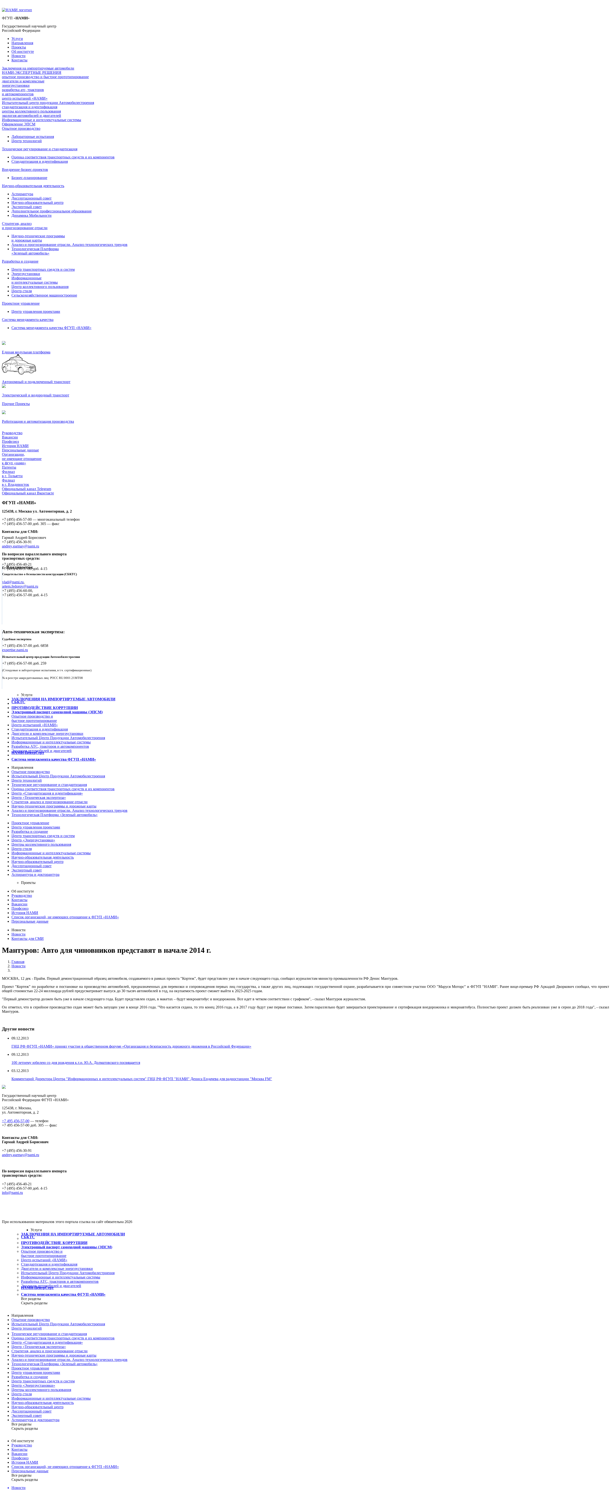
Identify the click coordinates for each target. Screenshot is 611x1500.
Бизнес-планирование (29, 178)
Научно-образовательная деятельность (33, 186)
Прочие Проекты (16, 404)
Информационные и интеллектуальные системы (41, 120)
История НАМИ (15, 446)
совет (31, 866)
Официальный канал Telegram (26, 489)
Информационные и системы (51, 742)
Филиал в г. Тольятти (12, 474)
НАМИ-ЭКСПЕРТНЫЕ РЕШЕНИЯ (31, 72)
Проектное (30, 823)
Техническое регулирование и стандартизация (39, 149)
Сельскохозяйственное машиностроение (44, 295)
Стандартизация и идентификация (39, 161)
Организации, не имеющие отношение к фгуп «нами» (22, 458)
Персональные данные (20, 450)
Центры (41, 844)
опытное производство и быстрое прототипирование (45, 77)
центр (37, 862)
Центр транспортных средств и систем (43, 269)
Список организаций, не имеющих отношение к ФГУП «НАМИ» (65, 917)
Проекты (18, 47)
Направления (22, 43)
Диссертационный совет (31, 198)
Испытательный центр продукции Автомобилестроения (48, 103)
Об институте (22, 51)
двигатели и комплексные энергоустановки (23, 83)
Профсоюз (10, 441)
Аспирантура (22, 194)
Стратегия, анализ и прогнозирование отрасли (24, 226)
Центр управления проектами (35, 311)
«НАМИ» (34, 725)
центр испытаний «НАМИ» (24, 98)
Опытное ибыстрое (34, 718)
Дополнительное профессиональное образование (51, 211)
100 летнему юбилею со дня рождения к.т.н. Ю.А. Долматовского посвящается (75, 1063)
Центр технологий (26, 141)
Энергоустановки (25, 274)
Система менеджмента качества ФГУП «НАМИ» (51, 328)
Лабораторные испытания (32, 137)
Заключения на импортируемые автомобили (38, 68)
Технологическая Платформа (54, 815)
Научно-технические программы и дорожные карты (38, 238)
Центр (26, 780)
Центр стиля (21, 291)
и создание (29, 831)
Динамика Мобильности (31, 215)
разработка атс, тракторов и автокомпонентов (23, 92)
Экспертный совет (26, 207)
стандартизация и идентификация (29, 107)
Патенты (9, 467)
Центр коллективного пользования (39, 287)
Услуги (17, 39)
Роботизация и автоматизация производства (38, 421)
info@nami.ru (12, 1193)
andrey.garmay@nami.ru (20, 546)
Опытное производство (21, 128)
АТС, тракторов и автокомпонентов (50, 746)
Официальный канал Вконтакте (28, 493)
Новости (18, 56)
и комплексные (47, 733)
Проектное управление (21, 303)
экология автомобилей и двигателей (31, 116)
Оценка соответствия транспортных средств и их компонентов (63, 157)
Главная (17, 962)
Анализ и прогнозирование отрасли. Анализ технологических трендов (69, 245)
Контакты (19, 60)
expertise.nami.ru (15, 650)
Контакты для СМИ (27, 939)
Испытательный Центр (58, 776)
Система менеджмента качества (27, 320)
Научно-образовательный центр (37, 202)
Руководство (12, 433)
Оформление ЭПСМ (18, 124)
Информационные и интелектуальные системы (34, 280)
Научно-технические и (53, 806)
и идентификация (39, 729)
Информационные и (51, 853)
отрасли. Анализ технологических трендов (69, 810)
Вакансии (10, 437)
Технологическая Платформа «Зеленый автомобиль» (35, 251)
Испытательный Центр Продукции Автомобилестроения (58, 738)
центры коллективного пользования (31, 111)
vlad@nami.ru (13, 582)
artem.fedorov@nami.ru (20, 586)
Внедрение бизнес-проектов (25, 170)
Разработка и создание (20, 261)
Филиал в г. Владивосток (15, 482)
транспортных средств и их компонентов (63, 789)
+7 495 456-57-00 (15, 1121)
